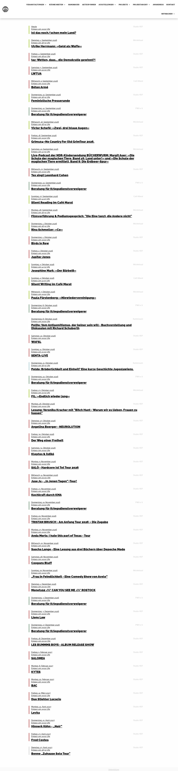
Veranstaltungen (35, 4)
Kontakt (170, 4)
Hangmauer (73, 4)
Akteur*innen (89, 4)
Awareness (158, 4)
